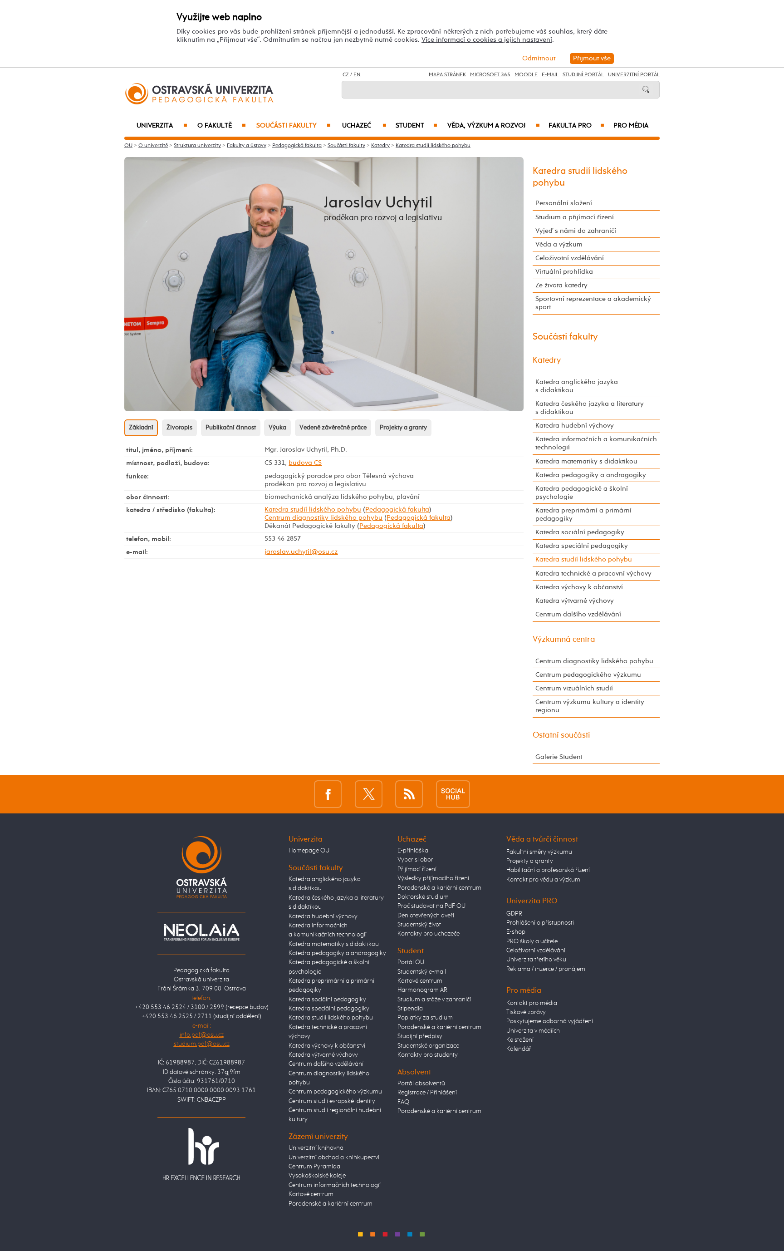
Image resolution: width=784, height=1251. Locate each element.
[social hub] (453, 794)
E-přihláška (412, 850)
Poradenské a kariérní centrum (330, 1204)
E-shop (515, 932)
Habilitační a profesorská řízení (548, 870)
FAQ (403, 1102)
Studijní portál (583, 75)
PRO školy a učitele (532, 941)
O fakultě (221, 126)
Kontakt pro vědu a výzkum (543, 880)
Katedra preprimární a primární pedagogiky (583, 514)
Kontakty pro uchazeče (428, 934)
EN (356, 75)
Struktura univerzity (197, 145)
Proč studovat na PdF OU (431, 906)
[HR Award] (201, 1154)
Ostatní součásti (561, 735)
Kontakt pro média (531, 1003)
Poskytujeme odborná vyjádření (549, 1021)
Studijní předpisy (419, 1036)
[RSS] (409, 794)
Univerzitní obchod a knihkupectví (334, 1157)
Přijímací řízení (416, 869)
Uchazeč (364, 126)
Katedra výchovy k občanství (579, 587)
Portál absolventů (421, 1083)
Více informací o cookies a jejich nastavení (486, 39)
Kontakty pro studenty (427, 1055)
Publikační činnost (231, 427)
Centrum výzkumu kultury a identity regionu (589, 706)
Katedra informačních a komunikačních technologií (596, 443)
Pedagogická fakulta (297, 145)
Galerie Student (559, 757)
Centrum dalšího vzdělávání (578, 614)
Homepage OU (309, 850)
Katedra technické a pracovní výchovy (593, 573)
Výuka (277, 427)
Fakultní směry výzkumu (539, 852)
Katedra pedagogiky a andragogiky (590, 475)
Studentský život (419, 924)
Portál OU (410, 962)
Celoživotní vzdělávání (569, 258)
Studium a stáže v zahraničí (434, 999)
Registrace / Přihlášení (427, 1092)
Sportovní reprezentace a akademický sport (593, 303)
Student (416, 126)
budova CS (305, 462)
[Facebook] (328, 794)
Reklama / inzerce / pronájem (545, 969)
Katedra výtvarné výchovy (574, 600)
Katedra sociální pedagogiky (579, 532)
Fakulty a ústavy (246, 145)
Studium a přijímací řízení (574, 217)
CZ (346, 75)
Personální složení (563, 203)
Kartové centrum (311, 1194)
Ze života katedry (561, 285)
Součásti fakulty (293, 126)
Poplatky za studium (425, 1018)
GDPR (514, 914)
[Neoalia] (201, 932)
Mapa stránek (447, 75)
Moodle (526, 75)
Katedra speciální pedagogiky (581, 545)
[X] (368, 794)
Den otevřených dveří (425, 915)
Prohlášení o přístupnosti (540, 923)
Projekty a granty (403, 427)
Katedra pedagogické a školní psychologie (581, 492)
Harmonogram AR (422, 990)
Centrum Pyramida (314, 1166)
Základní (141, 427)
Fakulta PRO (576, 126)
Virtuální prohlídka (564, 271)
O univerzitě (153, 145)
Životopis (179, 427)
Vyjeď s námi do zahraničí (575, 230)
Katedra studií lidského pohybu (433, 145)
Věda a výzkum (559, 244)
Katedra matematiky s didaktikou (586, 461)
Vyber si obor (415, 860)
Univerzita (162, 126)
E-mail (550, 75)
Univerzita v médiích (533, 1031)
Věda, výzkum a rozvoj (493, 126)
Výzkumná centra (564, 639)
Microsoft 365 (490, 75)
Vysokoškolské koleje (317, 1175)
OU (128, 145)
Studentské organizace (428, 1046)
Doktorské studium (423, 897)
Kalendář (518, 1049)
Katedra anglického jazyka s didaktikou (576, 386)
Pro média (630, 126)
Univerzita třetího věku (536, 959)
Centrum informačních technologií (335, 1185)
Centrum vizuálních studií (574, 688)
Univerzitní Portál (634, 75)
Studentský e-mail (421, 972)
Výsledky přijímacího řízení (433, 878)
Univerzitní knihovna (316, 1148)
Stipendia (410, 1008)
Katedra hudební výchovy (574, 425)
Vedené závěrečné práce (333, 427)
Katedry (380, 145)
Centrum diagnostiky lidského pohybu (323, 517)
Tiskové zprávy (526, 1012)
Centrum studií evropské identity (332, 1101)
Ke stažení (520, 1040)
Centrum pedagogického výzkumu (588, 674)
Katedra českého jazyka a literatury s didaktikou (589, 407)
